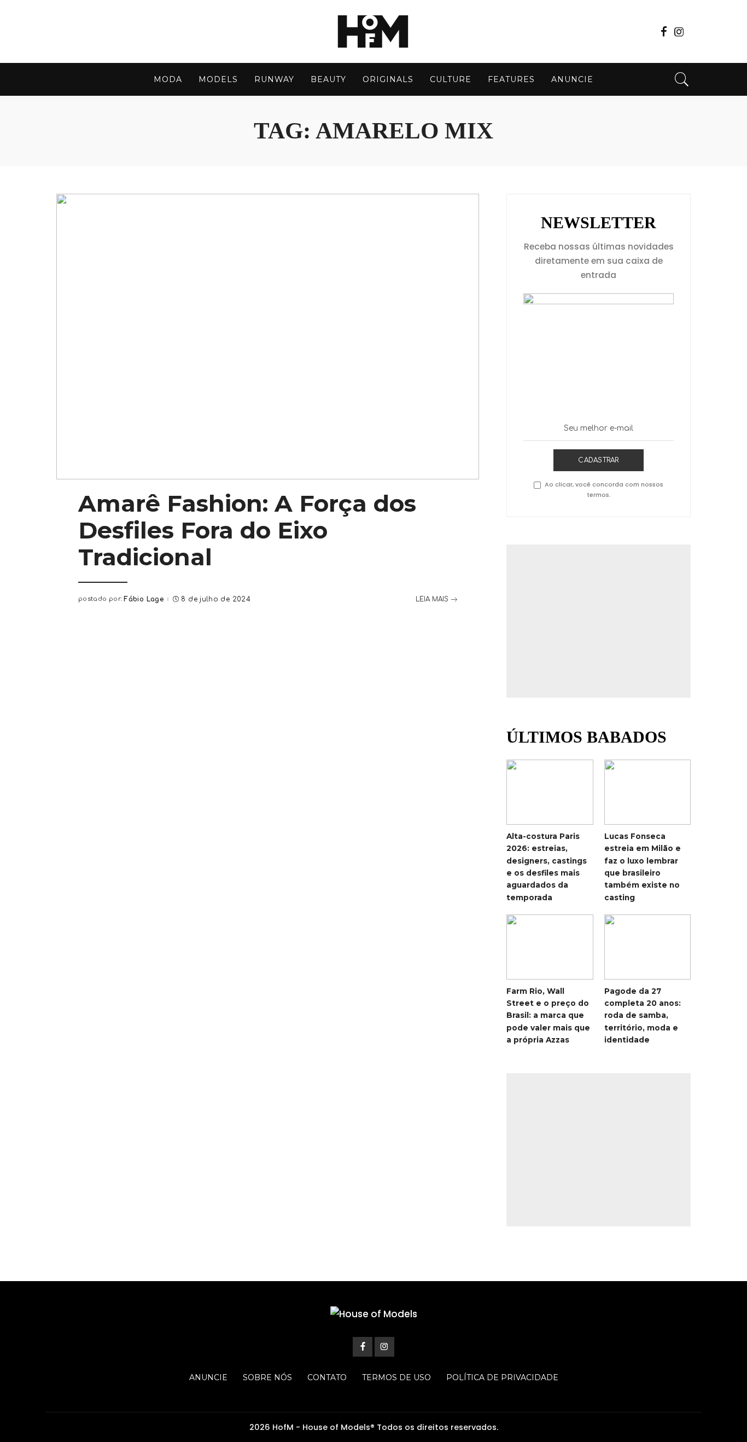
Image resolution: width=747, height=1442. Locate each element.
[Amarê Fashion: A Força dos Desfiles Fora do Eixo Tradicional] (267, 336)
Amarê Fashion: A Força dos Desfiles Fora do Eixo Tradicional (247, 530)
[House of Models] (373, 31)
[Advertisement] (598, 621)
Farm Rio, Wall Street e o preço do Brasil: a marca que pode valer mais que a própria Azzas (548, 1015)
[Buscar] (682, 79)
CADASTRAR (598, 460)
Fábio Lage (144, 599)
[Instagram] (679, 31)
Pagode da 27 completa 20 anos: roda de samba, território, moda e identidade (642, 1015)
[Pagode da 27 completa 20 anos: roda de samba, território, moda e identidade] (647, 947)
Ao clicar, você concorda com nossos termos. (604, 489)
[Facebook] (664, 31)
